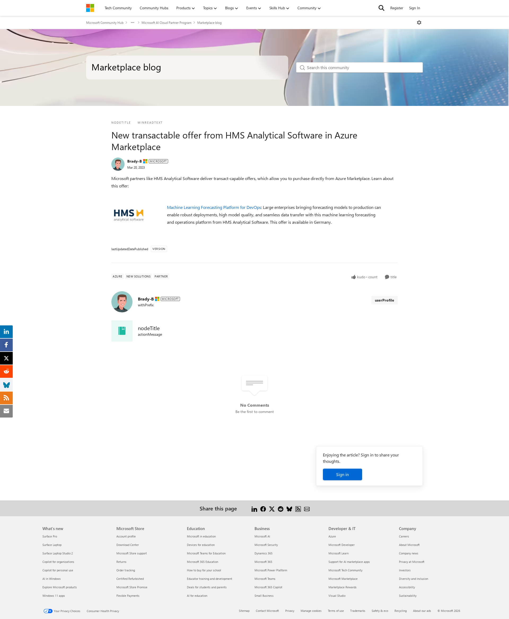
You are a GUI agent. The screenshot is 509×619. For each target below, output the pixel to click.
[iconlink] (122, 331)
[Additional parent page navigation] (132, 22)
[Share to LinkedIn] (254, 508)
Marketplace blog (209, 22)
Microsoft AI (262, 536)
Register (396, 7)
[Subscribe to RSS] (298, 508)
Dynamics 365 (263, 553)
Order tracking (125, 570)
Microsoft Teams (264, 579)
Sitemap (244, 611)
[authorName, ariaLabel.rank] (118, 164)
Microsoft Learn (338, 553)
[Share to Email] (307, 508)
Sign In (414, 7)
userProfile (384, 300)
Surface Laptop (52, 545)
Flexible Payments (127, 596)
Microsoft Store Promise (131, 587)
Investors (405, 570)
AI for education (197, 596)
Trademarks (357, 611)
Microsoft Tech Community (345, 570)
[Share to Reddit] (280, 508)
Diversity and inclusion (413, 579)
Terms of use (336, 611)
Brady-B (134, 161)
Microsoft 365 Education (202, 562)
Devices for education (201, 545)
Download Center (127, 545)
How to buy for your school (204, 570)
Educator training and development (209, 579)
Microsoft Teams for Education (206, 553)
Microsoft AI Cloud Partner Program (166, 22)
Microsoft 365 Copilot (268, 587)
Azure (332, 536)
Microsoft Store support (131, 553)
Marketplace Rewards (342, 587)
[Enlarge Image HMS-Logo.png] (128, 215)
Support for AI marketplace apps (349, 562)
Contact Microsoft (267, 611)
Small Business (264, 596)
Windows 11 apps (53, 596)
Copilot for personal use (57, 570)
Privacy (289, 611)
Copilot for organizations (58, 562)
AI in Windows (51, 579)
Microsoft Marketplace (343, 579)
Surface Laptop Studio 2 (57, 553)
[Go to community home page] (90, 8)
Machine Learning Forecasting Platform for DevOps (214, 207)
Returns (121, 562)
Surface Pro (49, 536)
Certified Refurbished (130, 579)
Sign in (342, 474)
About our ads (422, 611)
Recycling (400, 611)
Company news (408, 553)
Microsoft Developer (341, 545)
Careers (404, 536)
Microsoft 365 (263, 562)
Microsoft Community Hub (105, 22)
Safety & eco (380, 611)
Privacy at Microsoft (411, 562)
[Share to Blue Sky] (289, 508)
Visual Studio (336, 596)
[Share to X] (272, 508)
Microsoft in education (201, 536)
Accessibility (407, 587)
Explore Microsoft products (59, 587)
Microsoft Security (266, 545)
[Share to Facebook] (263, 508)
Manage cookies (311, 611)
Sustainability (407, 596)
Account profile (126, 536)
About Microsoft (409, 545)
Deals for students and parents (207, 587)
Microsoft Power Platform (270, 570)
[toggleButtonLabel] (419, 22)
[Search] (381, 8)
